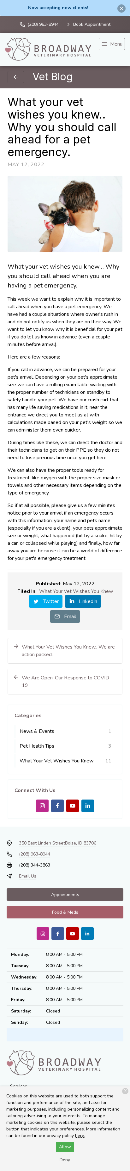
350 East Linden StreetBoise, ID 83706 (57, 843)
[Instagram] (42, 806)
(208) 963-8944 (34, 854)
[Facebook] (57, 806)
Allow (65, 1147)
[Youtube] (72, 806)
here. (80, 1136)
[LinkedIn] (87, 806)
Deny (65, 1160)
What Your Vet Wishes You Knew (76, 591)
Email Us (27, 876)
